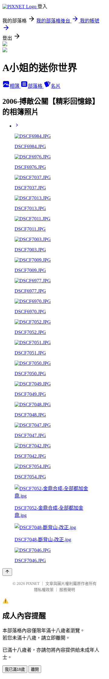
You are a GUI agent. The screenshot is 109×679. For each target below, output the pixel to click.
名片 (56, 86)
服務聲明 (67, 589)
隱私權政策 (44, 589)
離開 (35, 669)
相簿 (15, 86)
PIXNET (33, 583)
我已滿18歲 (15, 669)
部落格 (36, 86)
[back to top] (7, 572)
